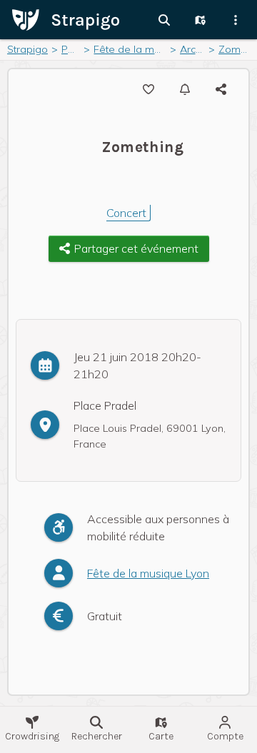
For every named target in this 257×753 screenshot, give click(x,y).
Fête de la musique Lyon (148, 573)
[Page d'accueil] (65, 18)
